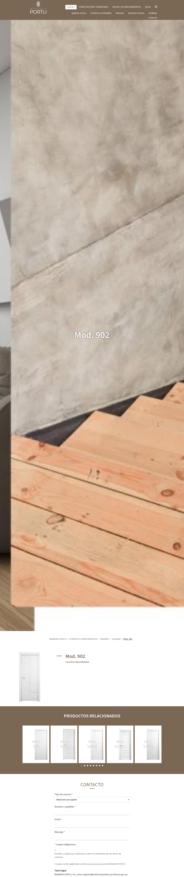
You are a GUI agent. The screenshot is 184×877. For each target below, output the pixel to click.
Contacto (152, 17)
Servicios (120, 13)
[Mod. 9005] (64, 744)
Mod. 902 (127, 639)
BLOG (148, 6)
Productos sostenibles (101, 13)
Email (57, 819)
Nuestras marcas (136, 13)
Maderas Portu (57, 639)
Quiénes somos (79, 13)
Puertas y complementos (83, 639)
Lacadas (116, 639)
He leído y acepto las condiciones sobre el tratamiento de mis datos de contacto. (87, 855)
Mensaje (58, 831)
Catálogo (152, 13)
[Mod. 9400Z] (92, 744)
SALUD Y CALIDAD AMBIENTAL (126, 6)
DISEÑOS (104, 639)
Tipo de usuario (62, 794)
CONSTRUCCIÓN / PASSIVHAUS (93, 6)
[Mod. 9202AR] (120, 744)
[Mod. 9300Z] (148, 744)
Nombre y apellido (64, 806)
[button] (81, 765)
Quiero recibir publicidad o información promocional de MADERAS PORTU (91, 863)
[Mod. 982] (36, 744)
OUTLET (71, 7)
